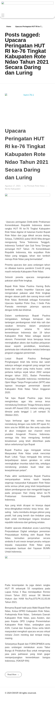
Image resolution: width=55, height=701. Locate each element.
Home (8, 27)
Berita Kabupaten (12, 189)
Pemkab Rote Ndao (36, 186)
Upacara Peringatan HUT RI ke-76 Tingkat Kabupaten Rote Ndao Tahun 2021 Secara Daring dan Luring (26, 154)
